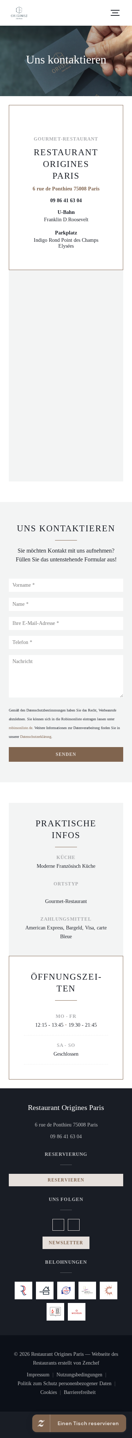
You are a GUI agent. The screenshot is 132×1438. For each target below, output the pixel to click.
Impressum (41, 1375)
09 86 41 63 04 (66, 200)
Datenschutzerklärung (35, 737)
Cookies (52, 1393)
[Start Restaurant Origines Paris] (19, 13)
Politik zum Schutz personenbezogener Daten (68, 1384)
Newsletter (66, 1242)
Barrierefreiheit (80, 1393)
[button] (115, 13)
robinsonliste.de (20, 728)
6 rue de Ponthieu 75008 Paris (66, 189)
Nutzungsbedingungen (82, 1375)
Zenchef (90, 1363)
